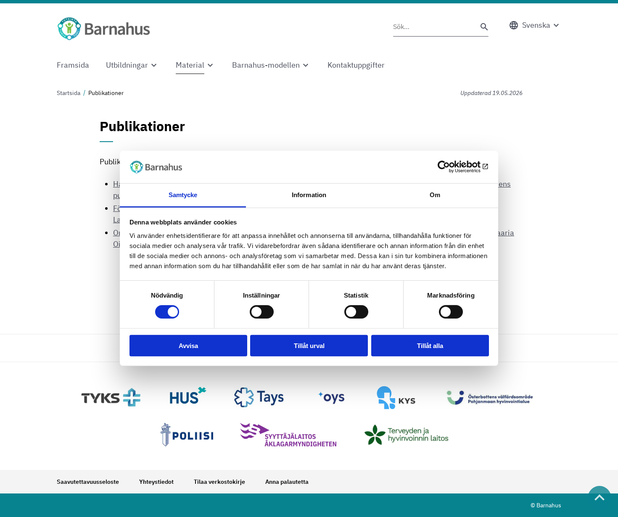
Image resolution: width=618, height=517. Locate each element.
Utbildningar (127, 65)
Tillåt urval (309, 345)
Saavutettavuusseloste (88, 481)
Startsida (68, 93)
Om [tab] (435, 194)
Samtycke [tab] (183, 194)
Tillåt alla (430, 345)
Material (190, 65)
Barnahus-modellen (266, 65)
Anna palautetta (287, 481)
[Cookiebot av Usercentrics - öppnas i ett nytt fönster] (452, 167)
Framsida (73, 65)
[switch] (262, 312)
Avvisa (188, 345)
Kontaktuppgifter (356, 65)
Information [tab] (309, 194)
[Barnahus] (104, 28)
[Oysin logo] (331, 397)
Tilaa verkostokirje (219, 481)
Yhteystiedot (156, 481)
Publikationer (106, 93)
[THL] (410, 434)
